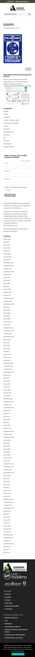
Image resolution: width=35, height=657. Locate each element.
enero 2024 (7, 325)
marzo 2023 (7, 354)
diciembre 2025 (8, 262)
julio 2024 (7, 307)
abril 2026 (7, 251)
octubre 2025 (8, 268)
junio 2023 (7, 345)
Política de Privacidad (11, 606)
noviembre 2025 (9, 265)
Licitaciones (8, 609)
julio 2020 (7, 443)
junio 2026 (7, 245)
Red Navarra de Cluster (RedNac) (15, 635)
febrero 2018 (7, 529)
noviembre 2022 (9, 366)
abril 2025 (7, 286)
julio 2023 (7, 342)
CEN (6, 620)
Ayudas (6, 114)
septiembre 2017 (9, 543)
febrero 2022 (7, 393)
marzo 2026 (7, 254)
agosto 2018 (7, 511)
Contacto (7, 600)
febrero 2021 (7, 428)
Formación (7, 129)
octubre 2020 (8, 434)
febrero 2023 (7, 357)
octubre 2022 (8, 369)
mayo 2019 (7, 484)
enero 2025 (7, 295)
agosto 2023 (7, 339)
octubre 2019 (8, 470)
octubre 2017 (8, 540)
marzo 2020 (7, 455)
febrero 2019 (7, 493)
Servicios (7, 594)
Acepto (8, 190)
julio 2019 (7, 478)
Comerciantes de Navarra (13, 626)
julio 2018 (7, 514)
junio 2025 (7, 280)
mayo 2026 (7, 248)
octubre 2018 (8, 505)
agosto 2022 (7, 375)
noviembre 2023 (9, 331)
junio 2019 (7, 481)
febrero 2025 (7, 292)
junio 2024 (7, 310)
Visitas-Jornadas (9, 146)
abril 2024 (7, 316)
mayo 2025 (7, 283)
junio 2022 (7, 381)
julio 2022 (7, 378)
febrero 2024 (7, 322)
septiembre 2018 (9, 508)
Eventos (6, 126)
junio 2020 (7, 446)
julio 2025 (7, 277)
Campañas (7, 117)
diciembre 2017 (8, 535)
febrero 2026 (7, 257)
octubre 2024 (8, 301)
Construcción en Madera (11, 123)
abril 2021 (7, 422)
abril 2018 (7, 523)
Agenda (6, 111)
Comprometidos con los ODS (13, 638)
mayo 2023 (7, 348)
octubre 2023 (8, 333)
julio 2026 (7, 242)
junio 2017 (7, 552)
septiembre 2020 (9, 437)
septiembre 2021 (9, 407)
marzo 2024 (7, 319)
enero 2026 (7, 260)
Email (6, 163)
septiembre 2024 (9, 304)
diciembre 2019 (8, 464)
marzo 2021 (7, 425)
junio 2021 (7, 416)
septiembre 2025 (9, 271)
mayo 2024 (7, 313)
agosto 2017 (7, 546)
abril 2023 (7, 351)
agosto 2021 (7, 410)
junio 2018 (7, 517)
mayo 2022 (7, 384)
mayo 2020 (7, 449)
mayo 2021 (7, 419)
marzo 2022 (7, 390)
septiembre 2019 (9, 472)
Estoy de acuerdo (18, 654)
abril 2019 (7, 487)
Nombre (7, 171)
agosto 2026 (7, 239)
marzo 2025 (7, 289)
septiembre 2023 (9, 336)
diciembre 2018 (8, 499)
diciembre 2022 (8, 363)
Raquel (8, 28)
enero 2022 (7, 396)
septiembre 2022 (9, 372)
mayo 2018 (7, 520)
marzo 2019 (7, 490)
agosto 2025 (7, 274)
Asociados (8, 597)
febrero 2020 (7, 458)
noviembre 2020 (9, 431)
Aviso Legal (8, 603)
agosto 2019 (7, 475)
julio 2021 (7, 413)
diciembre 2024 (8, 298)
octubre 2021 (8, 405)
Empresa (7, 179)
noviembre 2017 (9, 538)
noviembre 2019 (9, 467)
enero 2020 (7, 461)
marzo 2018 (7, 526)
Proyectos (7, 141)
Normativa (7, 135)
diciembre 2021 (8, 399)
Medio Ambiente (9, 132)
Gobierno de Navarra (11, 617)
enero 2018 (7, 532)
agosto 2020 (7, 440)
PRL (5, 138)
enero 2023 (7, 360)
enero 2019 (7, 496)
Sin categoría (8, 144)
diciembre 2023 (8, 328)
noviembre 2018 (9, 502)
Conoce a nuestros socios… (12, 120)
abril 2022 (7, 387)
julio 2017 (7, 549)
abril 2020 (7, 452)
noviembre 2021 (9, 402)
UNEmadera (8, 623)
